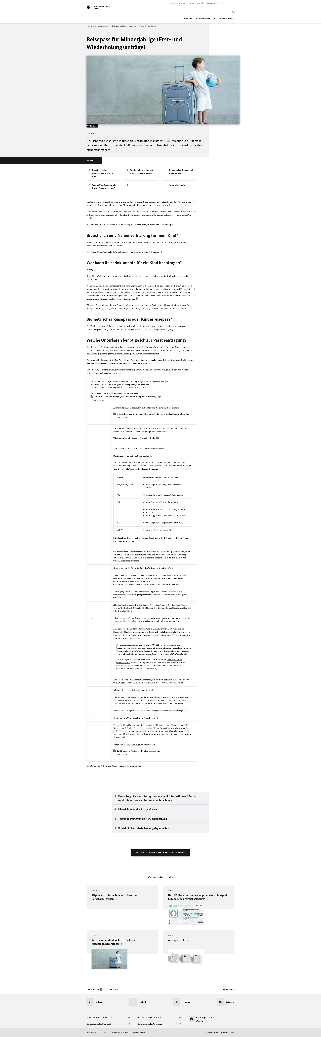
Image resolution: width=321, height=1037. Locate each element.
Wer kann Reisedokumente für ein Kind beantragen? (142, 172)
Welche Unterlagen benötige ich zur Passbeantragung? (104, 186)
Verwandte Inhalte (177, 185)
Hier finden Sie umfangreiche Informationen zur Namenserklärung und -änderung (123, 252)
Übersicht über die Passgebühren (141, 718)
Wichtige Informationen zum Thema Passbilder (134, 438)
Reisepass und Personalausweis (124, 26)
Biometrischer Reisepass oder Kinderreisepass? (182, 172)
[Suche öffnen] (232, 10)
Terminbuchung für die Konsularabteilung (152, 224)
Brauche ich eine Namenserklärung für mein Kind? (104, 173)
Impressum (103, 1032)
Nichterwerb (171, 584)
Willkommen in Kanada (224, 18)
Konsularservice (203, 19)
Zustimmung (129, 299)
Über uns (188, 18)
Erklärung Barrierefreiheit (120, 1032)
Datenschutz (91, 1032)
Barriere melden (139, 1032)
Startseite (90, 26)
